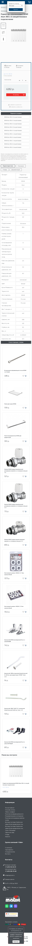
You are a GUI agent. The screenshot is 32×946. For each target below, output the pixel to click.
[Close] (29, 458)
